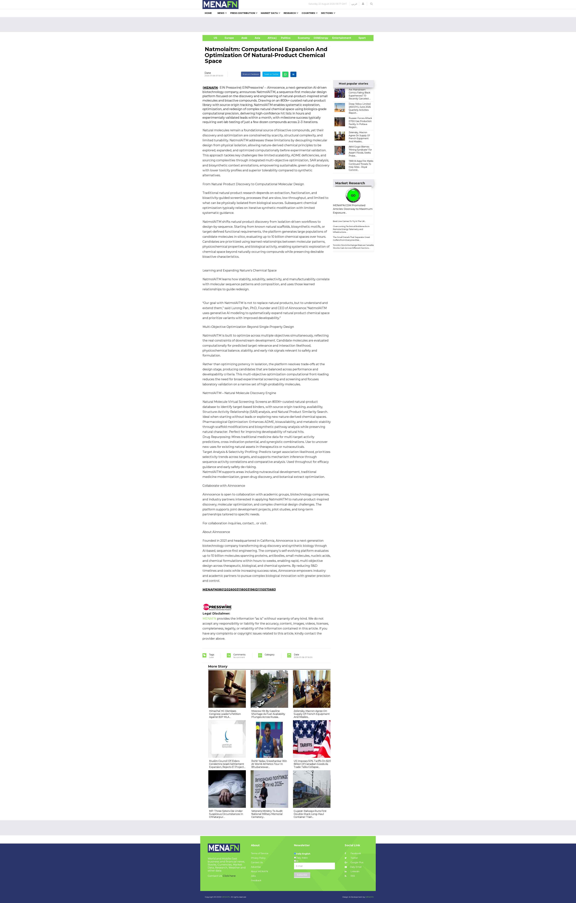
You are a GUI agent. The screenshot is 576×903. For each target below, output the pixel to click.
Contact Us (257, 862)
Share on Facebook (251, 74)
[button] (363, 3)
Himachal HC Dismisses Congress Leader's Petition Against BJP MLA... (225, 714)
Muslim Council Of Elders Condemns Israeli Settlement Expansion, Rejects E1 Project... (227, 764)
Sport (360, 37)
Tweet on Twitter (271, 74)
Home (208, 13)
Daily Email (356, 867)
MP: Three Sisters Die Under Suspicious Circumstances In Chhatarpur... (226, 814)
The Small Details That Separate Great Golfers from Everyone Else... (351, 238)
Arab (244, 37)
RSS (352, 876)
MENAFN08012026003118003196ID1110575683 (239, 589)
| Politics (285, 37)
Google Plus (356, 862)
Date (208, 72)
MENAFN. (226, 897)
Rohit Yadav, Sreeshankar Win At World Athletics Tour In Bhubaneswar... (269, 764)
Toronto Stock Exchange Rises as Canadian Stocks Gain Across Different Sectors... (354, 246)
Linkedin (354, 871)
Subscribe (302, 875)
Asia (257, 37)
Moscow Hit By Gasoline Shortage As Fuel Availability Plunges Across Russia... (268, 714)
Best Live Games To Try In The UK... (349, 221)
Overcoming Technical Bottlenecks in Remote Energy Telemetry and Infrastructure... (351, 229)
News (221, 13)
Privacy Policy (258, 858)
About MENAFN (259, 871)
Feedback (256, 880)
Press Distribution (242, 13)
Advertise (256, 867)
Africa (271, 37)
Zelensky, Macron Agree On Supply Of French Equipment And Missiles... (312, 714)
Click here (229, 875)
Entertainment (337, 37)
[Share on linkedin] (293, 74)
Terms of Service (259, 853)
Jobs (253, 876)
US (211, 37)
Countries (308, 13)
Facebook (355, 853)
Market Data (269, 13)
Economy (304, 37)
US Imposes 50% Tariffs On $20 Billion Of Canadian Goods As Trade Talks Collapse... (312, 764)
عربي (354, 3)
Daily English (303, 853)
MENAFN (210, 87)
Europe (229, 37)
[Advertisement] (289, 24)
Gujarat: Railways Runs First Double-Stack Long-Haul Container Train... (310, 814)
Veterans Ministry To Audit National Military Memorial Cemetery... (267, 814)
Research (290, 13)
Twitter (354, 858)
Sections (327, 13)
